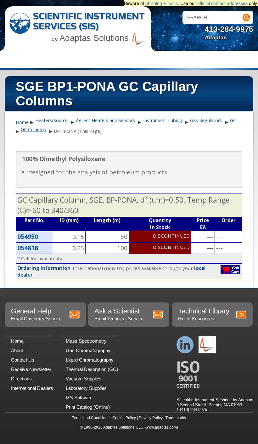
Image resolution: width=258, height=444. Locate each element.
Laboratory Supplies (86, 388)
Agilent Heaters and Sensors (105, 120)
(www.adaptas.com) (161, 427)
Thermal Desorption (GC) (92, 369)
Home (22, 122)
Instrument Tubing (162, 120)
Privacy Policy (151, 418)
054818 (27, 248)
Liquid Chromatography (90, 360)
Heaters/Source (51, 120)
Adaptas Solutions (95, 38)
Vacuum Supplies (84, 378)
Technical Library (203, 314)
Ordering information (43, 268)
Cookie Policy (124, 418)
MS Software (79, 397)
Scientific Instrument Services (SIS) (89, 20)
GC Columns (33, 129)
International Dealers (32, 388)
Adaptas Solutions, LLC (123, 427)
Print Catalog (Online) (88, 407)
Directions (21, 378)
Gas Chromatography (88, 350)
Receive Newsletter (31, 369)
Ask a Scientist (118, 314)
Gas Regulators (206, 120)
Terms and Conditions (90, 418)
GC (233, 120)
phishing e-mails (161, 3)
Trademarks (175, 418)
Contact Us (22, 360)
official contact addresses (222, 3)
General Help (36, 314)
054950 (27, 237)
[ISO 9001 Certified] (215, 374)
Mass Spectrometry (86, 341)
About (17, 350)
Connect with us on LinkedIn (185, 344)
